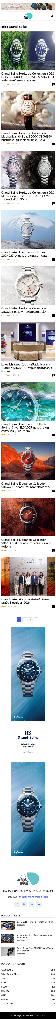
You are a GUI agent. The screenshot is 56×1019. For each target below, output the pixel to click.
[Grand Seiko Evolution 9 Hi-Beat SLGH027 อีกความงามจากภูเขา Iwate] (28, 229)
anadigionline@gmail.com (33, 897)
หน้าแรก (4, 22)
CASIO (4, 982)
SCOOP (4, 986)
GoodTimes (5, 84)
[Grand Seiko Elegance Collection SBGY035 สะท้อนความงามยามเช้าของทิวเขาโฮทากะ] (28, 517)
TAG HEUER (7, 1003)
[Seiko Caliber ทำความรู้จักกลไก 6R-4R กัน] (8, 925)
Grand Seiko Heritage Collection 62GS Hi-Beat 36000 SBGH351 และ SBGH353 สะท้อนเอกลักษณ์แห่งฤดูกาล (27, 77)
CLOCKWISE (7, 969)
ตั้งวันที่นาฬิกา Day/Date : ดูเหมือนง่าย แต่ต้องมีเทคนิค (34, 936)
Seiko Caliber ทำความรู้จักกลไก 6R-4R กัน (35, 922)
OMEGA (4, 999)
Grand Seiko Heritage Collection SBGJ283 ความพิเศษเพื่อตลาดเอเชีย (23, 310)
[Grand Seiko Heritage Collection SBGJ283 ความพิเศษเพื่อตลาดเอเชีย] (28, 285)
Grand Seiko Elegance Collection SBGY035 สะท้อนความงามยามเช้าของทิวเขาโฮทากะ (26, 543)
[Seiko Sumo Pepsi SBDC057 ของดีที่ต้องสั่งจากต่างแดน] (8, 951)
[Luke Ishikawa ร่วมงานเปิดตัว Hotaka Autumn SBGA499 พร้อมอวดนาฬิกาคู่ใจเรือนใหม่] (28, 341)
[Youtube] (39, 904)
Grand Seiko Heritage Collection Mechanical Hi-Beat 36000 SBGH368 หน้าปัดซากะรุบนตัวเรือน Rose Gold (26, 136)
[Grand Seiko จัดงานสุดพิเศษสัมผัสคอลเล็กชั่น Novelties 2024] (28, 576)
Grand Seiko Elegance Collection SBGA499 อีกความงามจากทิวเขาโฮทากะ (25, 485)
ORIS (3, 995)
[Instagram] (24, 904)
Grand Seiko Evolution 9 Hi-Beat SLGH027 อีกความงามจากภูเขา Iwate (24, 254)
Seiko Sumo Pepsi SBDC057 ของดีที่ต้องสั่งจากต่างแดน (35, 949)
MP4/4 (3, 435)
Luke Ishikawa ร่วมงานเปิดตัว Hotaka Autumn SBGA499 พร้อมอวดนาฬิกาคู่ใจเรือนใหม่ (26, 368)
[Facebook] (17, 904)
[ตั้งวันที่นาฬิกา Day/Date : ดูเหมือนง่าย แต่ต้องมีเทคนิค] (7, 938)
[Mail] (31, 904)
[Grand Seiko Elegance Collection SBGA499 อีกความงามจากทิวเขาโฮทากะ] (28, 461)
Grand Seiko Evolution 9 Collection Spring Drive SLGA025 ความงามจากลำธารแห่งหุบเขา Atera (25, 427)
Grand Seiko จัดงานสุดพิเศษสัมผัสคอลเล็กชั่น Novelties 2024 (25, 601)
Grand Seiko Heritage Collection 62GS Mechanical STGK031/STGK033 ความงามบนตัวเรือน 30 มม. (27, 196)
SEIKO (4, 978)
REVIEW (5, 991)
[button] (52, 16)
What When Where (10, 974)
